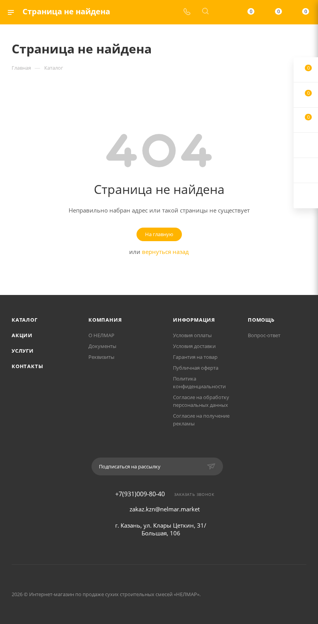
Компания (105, 319)
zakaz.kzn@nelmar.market (165, 509)
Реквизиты (101, 356)
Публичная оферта (195, 367)
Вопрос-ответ (264, 335)
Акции (22, 335)
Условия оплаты (192, 335)
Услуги (23, 350)
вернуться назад (165, 251)
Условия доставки (194, 346)
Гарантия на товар (195, 356)
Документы (102, 346)
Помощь (261, 319)
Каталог (25, 319)
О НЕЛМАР (101, 335)
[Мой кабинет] (223, 12)
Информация (194, 319)
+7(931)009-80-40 (140, 494)
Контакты (27, 366)
